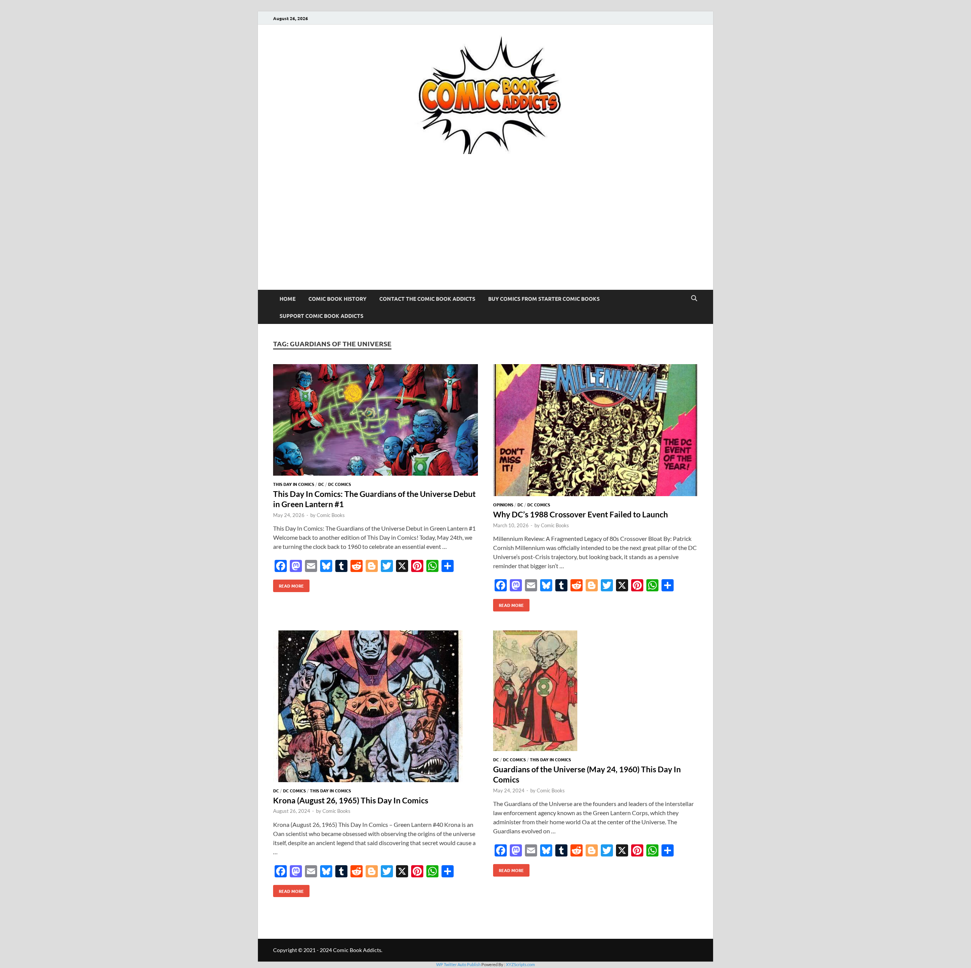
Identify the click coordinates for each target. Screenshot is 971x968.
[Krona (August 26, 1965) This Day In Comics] (375, 707)
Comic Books (331, 515)
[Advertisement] (485, 233)
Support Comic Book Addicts (321, 315)
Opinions (503, 504)
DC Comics (339, 484)
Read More (288, 584)
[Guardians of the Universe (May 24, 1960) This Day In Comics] (595, 691)
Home (287, 298)
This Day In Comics (293, 484)
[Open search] (694, 298)
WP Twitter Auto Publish (458, 964)
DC (321, 484)
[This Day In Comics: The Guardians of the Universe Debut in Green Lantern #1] (375, 421)
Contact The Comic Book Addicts (427, 298)
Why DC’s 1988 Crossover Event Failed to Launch (580, 514)
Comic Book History (337, 298)
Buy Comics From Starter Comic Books (544, 298)
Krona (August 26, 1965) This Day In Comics (350, 800)
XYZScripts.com (520, 964)
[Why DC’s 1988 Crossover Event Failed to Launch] (595, 431)
